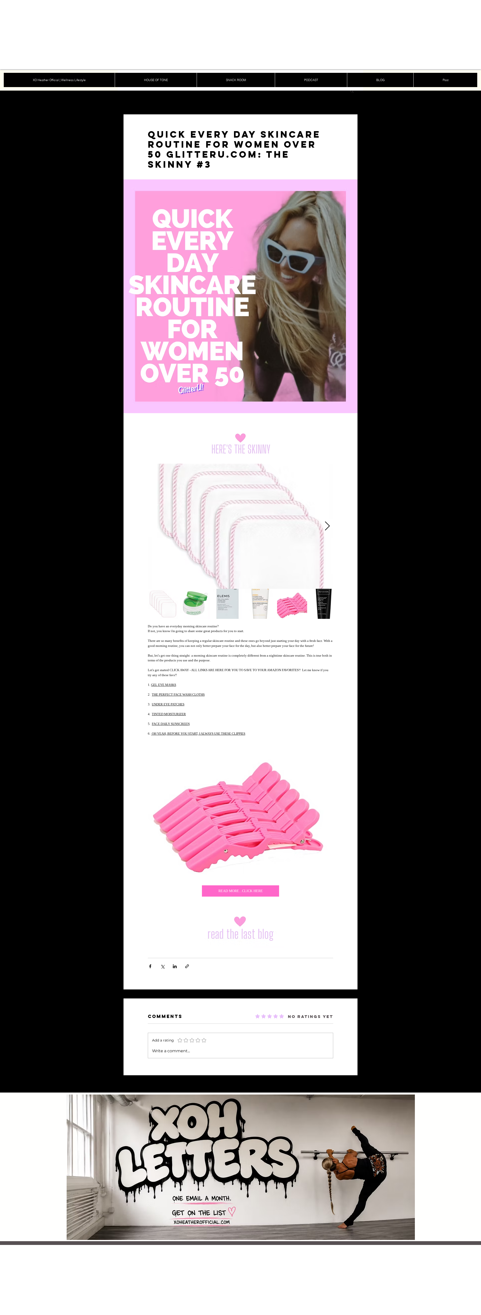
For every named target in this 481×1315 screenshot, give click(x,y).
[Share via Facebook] (150, 966)
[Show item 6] (324, 604)
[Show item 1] (163, 604)
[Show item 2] (195, 604)
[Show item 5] (292, 604)
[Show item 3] (227, 604)
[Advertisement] (150, 35)
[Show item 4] (260, 604)
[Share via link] (187, 966)
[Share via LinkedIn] (174, 966)
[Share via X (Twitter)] (162, 966)
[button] (351, 91)
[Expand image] (240, 526)
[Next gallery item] (327, 526)
